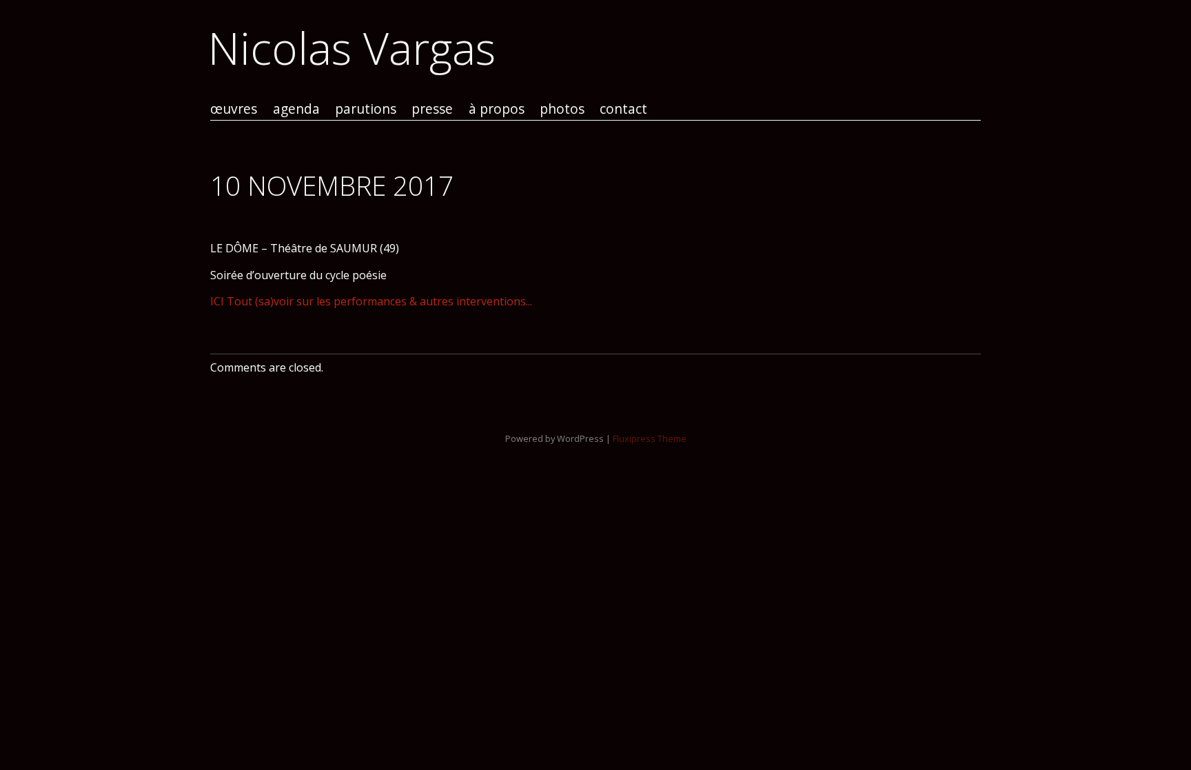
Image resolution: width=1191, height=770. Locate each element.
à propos (497, 109)
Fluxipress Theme (649, 438)
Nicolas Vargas (352, 48)
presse (432, 109)
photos (562, 109)
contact (623, 109)
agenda (296, 109)
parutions (365, 109)
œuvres (233, 109)
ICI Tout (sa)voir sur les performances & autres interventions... (371, 301)
